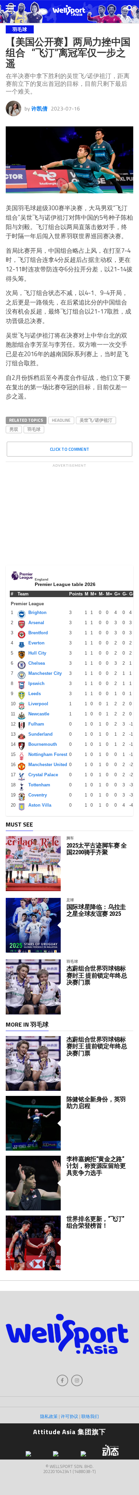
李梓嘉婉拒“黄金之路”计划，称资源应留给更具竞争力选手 (96, 1165)
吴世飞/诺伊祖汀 (96, 420)
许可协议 (69, 1416)
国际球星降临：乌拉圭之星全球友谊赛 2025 (96, 910)
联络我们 (90, 1416)
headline (61, 420)
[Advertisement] (69, 513)
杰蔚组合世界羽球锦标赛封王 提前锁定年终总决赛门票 (96, 975)
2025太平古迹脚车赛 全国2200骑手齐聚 (96, 849)
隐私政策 (49, 1416)
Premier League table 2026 (65, 584)
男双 (13, 429)
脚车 (70, 838)
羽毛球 (33, 429)
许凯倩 (39, 108)
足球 (70, 900)
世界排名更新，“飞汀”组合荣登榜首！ (95, 1222)
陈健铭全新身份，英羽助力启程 (96, 1102)
